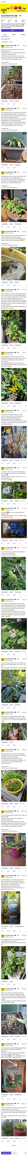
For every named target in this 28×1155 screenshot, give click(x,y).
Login (14, 1153)
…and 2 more (22, 500)
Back (4, 1)
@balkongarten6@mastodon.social (8, 17)
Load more (14, 1145)
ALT (20, 97)
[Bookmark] (20, 104)
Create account (6, 1153)
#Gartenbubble (5, 41)
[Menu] (25, 30)
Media (13, 34)
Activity (5, 34)
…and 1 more (22, 460)
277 (2, 21)
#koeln (10, 41)
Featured (23, 34)
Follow (12, 30)
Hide (20, 67)
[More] (26, 104)
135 (9, 21)
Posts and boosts (5, 39)
